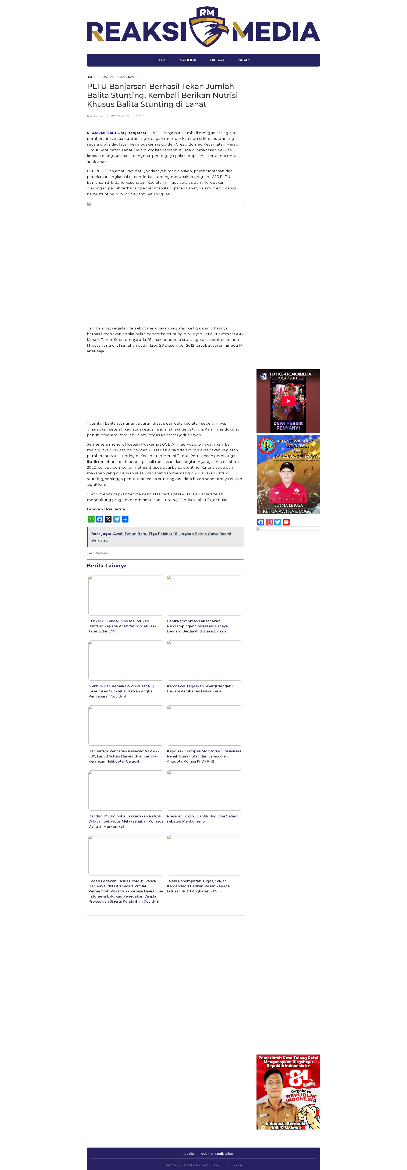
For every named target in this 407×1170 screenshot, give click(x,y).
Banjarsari (101, 552)
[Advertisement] (165, 387)
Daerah (218, 60)
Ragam (244, 60)
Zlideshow (126, 76)
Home (162, 60)
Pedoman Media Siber (216, 1154)
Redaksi (188, 1154)
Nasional (189, 60)
